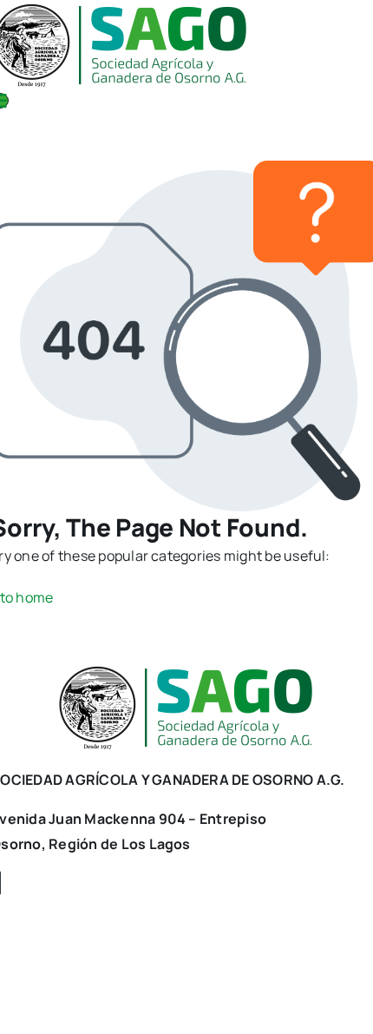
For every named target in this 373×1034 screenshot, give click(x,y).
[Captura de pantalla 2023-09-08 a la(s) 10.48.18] (186, 674)
